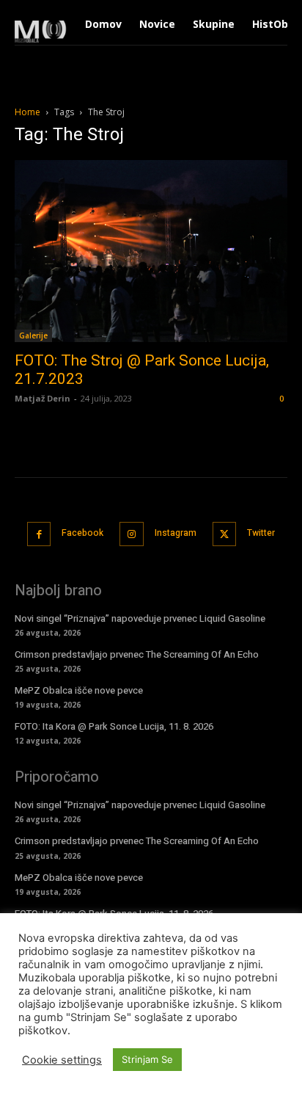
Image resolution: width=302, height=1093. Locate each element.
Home (27, 112)
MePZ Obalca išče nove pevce (79, 690)
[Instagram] (131, 534)
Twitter (261, 533)
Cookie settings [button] (62, 1060)
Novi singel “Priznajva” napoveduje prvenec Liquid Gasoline (140, 618)
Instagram (175, 533)
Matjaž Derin (42, 398)
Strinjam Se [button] (147, 1059)
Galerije (33, 335)
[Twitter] (225, 534)
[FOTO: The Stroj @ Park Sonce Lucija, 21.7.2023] (151, 251)
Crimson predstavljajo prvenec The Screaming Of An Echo (137, 654)
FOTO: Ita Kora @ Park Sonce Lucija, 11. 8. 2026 (114, 726)
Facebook (82, 533)
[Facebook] (39, 534)
